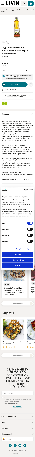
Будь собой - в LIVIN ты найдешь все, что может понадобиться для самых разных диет (14, 291)
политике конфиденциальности (11, 402)
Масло (21, 10)
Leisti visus (17, 254)
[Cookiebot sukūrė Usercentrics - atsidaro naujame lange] (25, 190)
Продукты (13, 10)
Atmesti (17, 265)
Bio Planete (5, 56)
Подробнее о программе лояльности (16, 78)
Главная (4, 10)
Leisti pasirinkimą (18, 260)
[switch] (30, 229)
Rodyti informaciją (22, 249)
